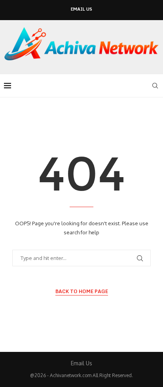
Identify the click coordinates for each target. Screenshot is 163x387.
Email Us (81, 9)
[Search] (155, 85)
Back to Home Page (81, 291)
